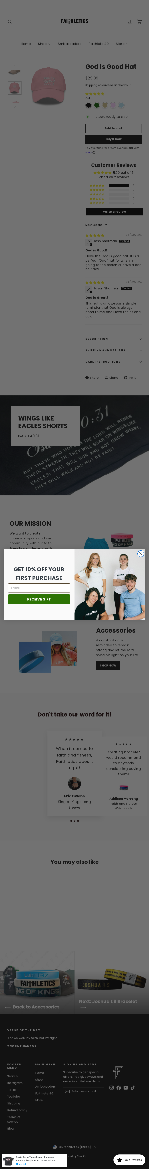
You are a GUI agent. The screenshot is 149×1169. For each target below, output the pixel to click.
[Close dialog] (141, 554)
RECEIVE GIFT (39, 599)
